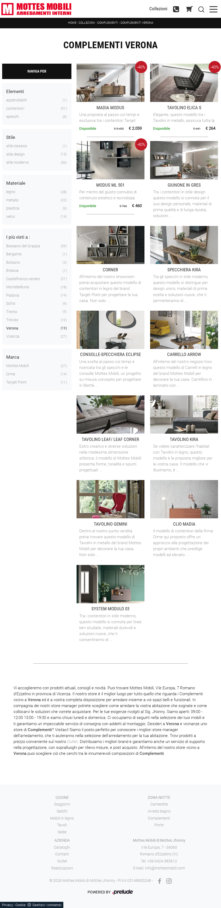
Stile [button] (10, 137)
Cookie (20, 905)
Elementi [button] (15, 91)
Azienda (62, 840)
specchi (12, 116)
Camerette (159, 804)
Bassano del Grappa (23, 246)
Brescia (12, 270)
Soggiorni (62, 804)
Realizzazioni (62, 868)
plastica (12, 208)
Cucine (62, 797)
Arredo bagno (159, 811)
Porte (159, 825)
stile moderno (17, 162)
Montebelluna (17, 287)
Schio (10, 303)
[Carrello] (190, 9)
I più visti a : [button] (18, 237)
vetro (10, 216)
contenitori (15, 108)
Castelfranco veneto (23, 279)
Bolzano (13, 262)
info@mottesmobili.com (165, 868)
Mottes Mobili (17, 366)
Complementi (107, 23)
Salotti (62, 811)
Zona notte (159, 797)
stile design (15, 154)
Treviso (12, 320)
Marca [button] (12, 357)
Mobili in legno (62, 818)
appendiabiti (16, 100)
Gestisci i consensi (46, 905)
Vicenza (12, 336)
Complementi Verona (136, 23)
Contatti (62, 854)
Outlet (72, 741)
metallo (12, 200)
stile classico (16, 146)
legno (10, 192)
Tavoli (62, 825)
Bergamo (14, 254)
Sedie (62, 832)
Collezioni (158, 8)
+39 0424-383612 (162, 861)
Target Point (16, 382)
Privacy (7, 905)
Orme (10, 374)
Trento (11, 312)
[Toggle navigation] (213, 8)
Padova (12, 295)
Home (72, 23)
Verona (12, 328)
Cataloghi (62, 847)
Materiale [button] (15, 183)
